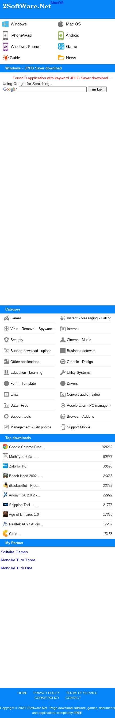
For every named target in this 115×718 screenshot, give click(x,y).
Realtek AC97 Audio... (25, 524)
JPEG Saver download (43, 68)
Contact (73, 698)
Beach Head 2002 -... (25, 476)
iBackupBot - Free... (24, 486)
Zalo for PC (17, 466)
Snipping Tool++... (22, 505)
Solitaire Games (14, 552)
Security (16, 340)
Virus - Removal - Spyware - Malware (32, 329)
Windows (18, 24)
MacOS (57, 3)
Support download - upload (30, 351)
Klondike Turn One (16, 568)
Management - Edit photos (30, 427)
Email (14, 394)
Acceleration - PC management (89, 405)
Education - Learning (26, 373)
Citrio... (14, 534)
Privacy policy (46, 693)
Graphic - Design (80, 362)
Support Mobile (78, 427)
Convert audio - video (83, 394)
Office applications (24, 362)
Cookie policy (46, 698)
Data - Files (19, 405)
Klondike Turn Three (18, 560)
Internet (73, 329)
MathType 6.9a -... (22, 457)
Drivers (72, 384)
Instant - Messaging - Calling (89, 318)
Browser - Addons (80, 416)
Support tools (20, 416)
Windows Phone (24, 46)
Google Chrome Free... (26, 447)
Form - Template (23, 384)
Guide (15, 57)
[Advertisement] (57, 630)
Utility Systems (79, 373)
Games (16, 318)
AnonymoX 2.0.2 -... (24, 495)
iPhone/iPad (21, 35)
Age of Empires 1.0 (23, 515)
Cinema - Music (79, 340)
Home (22, 693)
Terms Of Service (81, 693)
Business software (81, 351)
